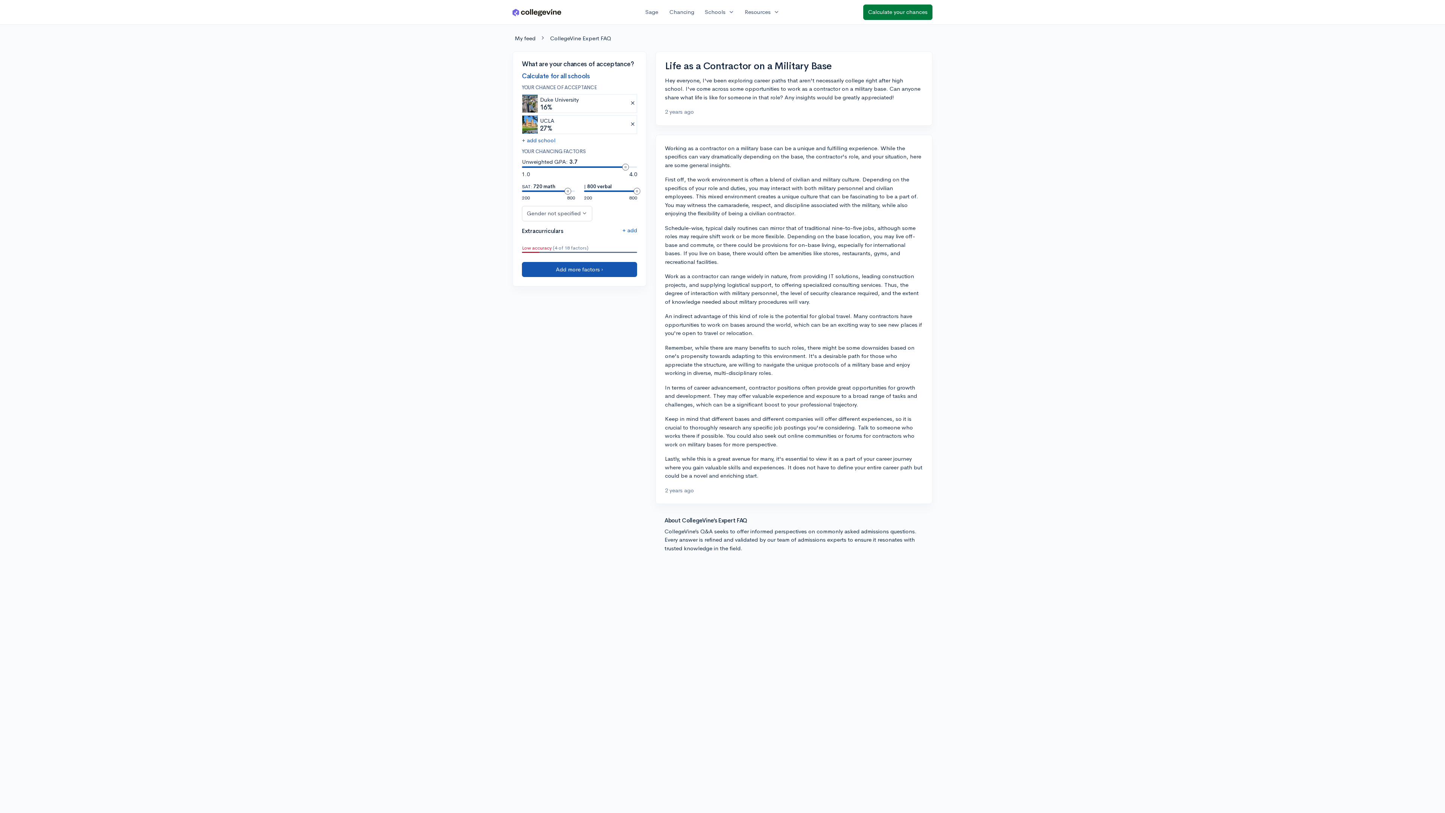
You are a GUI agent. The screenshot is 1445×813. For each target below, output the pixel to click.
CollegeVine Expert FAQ (580, 38)
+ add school (538, 140)
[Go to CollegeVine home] (537, 12)
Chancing (681, 11)
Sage (651, 11)
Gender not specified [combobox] (554, 213)
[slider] (625, 167)
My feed (525, 38)
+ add (629, 230)
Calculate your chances (898, 11)
